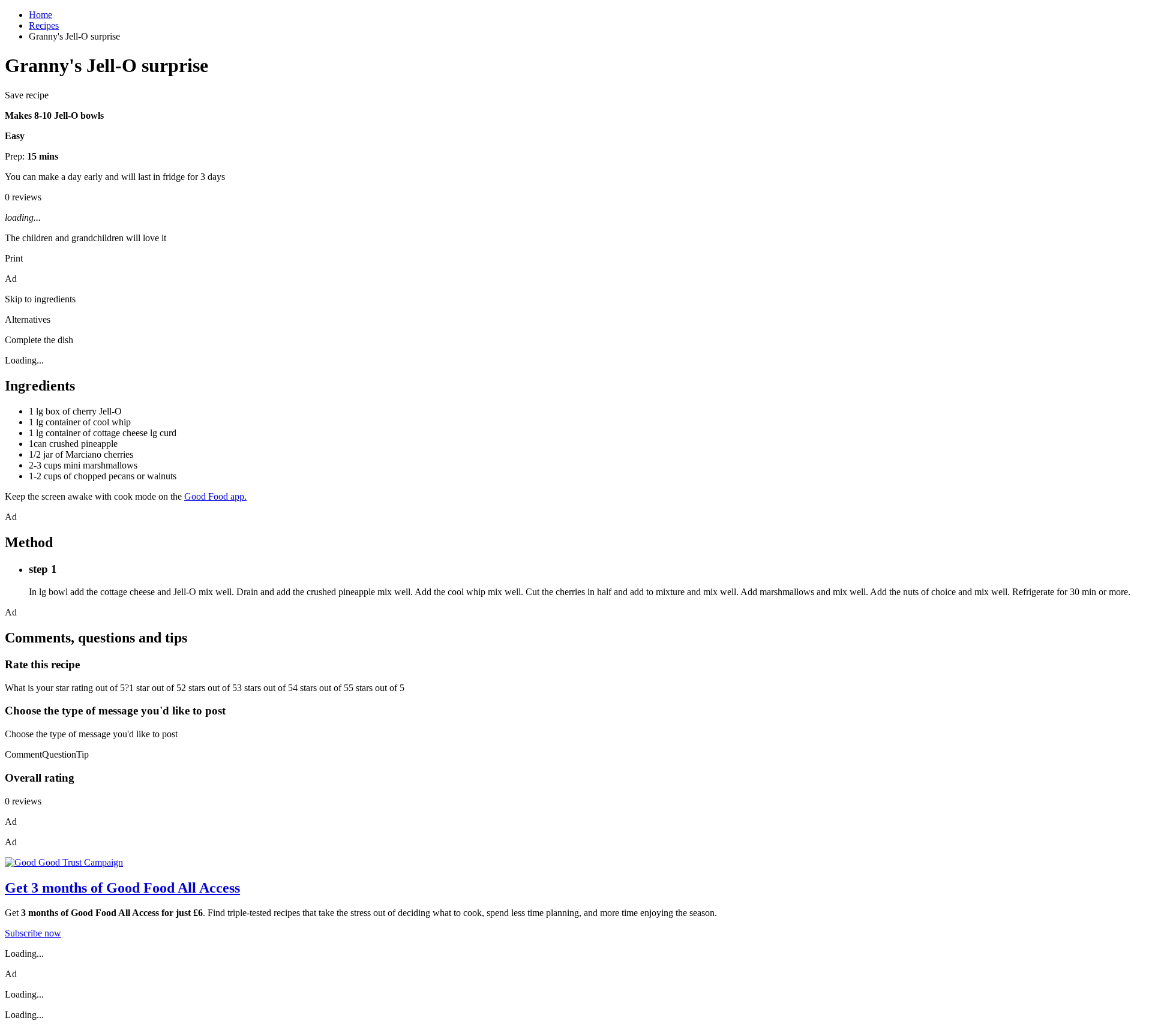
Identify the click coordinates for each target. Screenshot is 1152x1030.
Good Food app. (215, 496)
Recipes (44, 25)
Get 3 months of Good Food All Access (122, 888)
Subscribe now (33, 933)
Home (40, 15)
